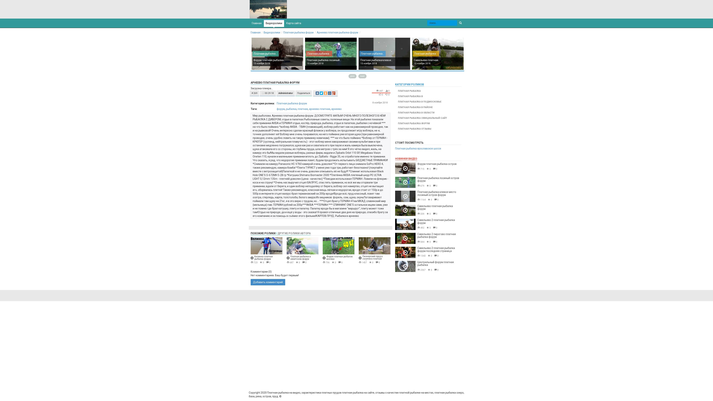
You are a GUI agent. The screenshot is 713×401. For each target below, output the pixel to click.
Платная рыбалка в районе (415, 107)
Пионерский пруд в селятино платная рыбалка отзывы (372, 259)
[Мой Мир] (329, 93)
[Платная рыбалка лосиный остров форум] (405, 182)
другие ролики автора (294, 233)
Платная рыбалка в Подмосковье (419, 101)
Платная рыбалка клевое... (376, 60)
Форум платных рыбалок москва (339, 257)
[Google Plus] (333, 93)
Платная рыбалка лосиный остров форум (438, 179)
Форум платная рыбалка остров (437, 163)
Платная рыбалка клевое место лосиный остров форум (436, 193)
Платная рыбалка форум (298, 32)
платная (303, 108)
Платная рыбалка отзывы (414, 129)
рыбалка (291, 108)
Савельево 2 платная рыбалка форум (436, 221)
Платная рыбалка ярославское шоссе (418, 148)
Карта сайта (293, 23)
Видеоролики (274, 23)
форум (281, 108)
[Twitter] (321, 93)
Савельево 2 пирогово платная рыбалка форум (436, 235)
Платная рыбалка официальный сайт (422, 118)
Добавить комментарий (268, 282)
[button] (254, 93)
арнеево (336, 108)
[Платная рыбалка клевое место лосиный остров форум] (405, 196)
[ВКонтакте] (317, 93)
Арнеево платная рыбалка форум (337, 32)
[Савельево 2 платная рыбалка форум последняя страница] (405, 252)
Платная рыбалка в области (416, 112)
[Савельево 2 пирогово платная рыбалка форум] (405, 238)
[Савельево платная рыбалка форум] (405, 210)
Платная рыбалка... (265, 53)
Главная (256, 32)
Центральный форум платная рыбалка (435, 263)
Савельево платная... (427, 60)
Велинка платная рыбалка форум (263, 257)
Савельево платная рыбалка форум (435, 207)
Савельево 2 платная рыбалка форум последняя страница (436, 249)
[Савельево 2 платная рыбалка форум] (405, 224)
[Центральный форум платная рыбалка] (405, 266)
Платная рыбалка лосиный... (324, 60)
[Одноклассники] (325, 93)
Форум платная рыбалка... (269, 60)
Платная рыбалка (409, 91)
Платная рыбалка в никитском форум (300, 257)
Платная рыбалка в (410, 96)
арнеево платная (319, 108)
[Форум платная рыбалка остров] (405, 168)
